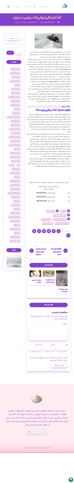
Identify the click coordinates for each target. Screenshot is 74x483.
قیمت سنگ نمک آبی (15, 144)
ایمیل (53, 344)
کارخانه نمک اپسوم (15, 240)
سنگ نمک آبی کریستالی (14, 116)
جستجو (12, 38)
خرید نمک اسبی (16, 88)
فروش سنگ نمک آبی (14, 136)
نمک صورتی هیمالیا (15, 228)
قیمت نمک (17, 148)
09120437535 (41, 193)
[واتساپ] (39, 432)
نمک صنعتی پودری (15, 220)
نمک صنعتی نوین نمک (14, 216)
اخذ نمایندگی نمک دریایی (60, 214)
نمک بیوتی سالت (16, 196)
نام (67, 344)
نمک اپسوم (17, 176)
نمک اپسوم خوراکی (15, 180)
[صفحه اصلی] (58, 22)
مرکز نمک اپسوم (16, 160)
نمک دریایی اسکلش (47, 285)
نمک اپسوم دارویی (15, 184)
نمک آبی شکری (16, 168)
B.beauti (63, 210)
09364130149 (41, 197)
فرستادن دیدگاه (59, 365)
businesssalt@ (42, 201)
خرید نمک (17, 84)
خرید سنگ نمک (16, 76)
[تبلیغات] (13, 261)
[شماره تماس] (45, 432)
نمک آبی (12, 164)
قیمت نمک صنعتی (15, 156)
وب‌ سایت (38, 344)
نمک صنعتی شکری (15, 212)
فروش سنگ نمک (15, 132)
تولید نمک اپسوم (15, 68)
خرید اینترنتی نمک (15, 72)
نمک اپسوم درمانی (15, 188)
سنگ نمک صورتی (15, 120)
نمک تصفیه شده (16, 204)
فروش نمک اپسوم (15, 140)
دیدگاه (65, 324)
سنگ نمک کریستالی (15, 128)
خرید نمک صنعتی (15, 100)
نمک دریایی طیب (61, 294)
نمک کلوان (17, 232)
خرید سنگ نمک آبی (15, 80)
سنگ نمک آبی (16, 112)
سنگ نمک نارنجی (15, 124)
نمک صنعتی (17, 208)
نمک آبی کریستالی (15, 172)
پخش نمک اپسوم (15, 236)
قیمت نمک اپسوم (15, 152)
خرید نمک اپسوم (16, 92)
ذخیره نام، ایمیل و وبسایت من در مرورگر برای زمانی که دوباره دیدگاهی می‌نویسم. (49, 358)
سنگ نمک (17, 108)
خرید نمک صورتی (15, 104)
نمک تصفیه (17, 200)
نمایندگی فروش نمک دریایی (62, 222)
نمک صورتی (17, 224)
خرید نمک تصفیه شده (14, 96)
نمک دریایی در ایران (47, 222)
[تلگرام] (29, 432)
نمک (19, 164)
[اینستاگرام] (34, 432)
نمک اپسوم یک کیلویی (14, 192)
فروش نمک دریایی (46, 218)
